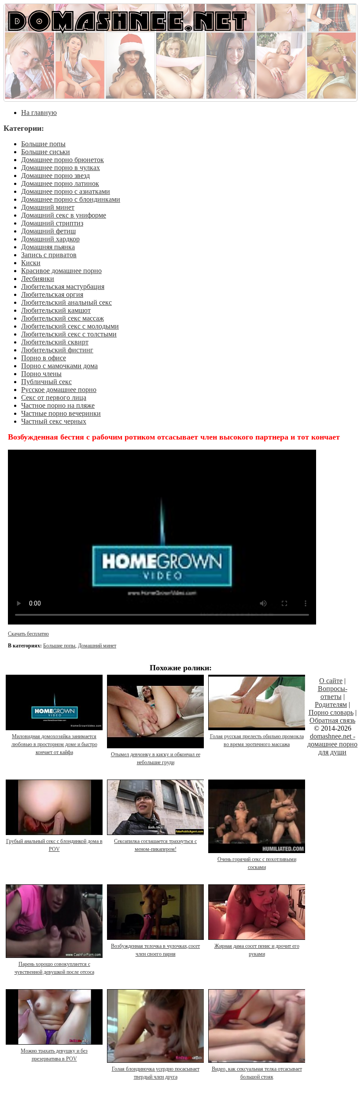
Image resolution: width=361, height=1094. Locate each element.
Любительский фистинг (57, 350)
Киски (31, 262)
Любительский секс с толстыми (69, 334)
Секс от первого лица (53, 397)
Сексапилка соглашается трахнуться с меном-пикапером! (155, 845)
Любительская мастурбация (62, 286)
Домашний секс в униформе (63, 215)
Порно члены (41, 373)
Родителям (331, 704)
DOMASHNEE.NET (127, 20)
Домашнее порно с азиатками (65, 191)
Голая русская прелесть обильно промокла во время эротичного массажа (257, 740)
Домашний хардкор (50, 239)
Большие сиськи (45, 151)
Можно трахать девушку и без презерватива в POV (54, 1055)
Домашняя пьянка (48, 247)
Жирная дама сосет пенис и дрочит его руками (256, 950)
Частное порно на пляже (58, 405)
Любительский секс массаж (62, 318)
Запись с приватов (49, 255)
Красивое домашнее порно (61, 270)
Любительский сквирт (54, 342)
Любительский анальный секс (66, 302)
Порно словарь (331, 712)
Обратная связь (332, 720)
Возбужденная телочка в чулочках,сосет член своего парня (155, 950)
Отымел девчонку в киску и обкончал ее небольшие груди (155, 758)
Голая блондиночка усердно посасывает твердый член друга (155, 1073)
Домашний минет (47, 207)
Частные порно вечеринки (61, 413)
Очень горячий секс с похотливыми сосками (256, 863)
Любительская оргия (52, 294)
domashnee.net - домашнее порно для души (332, 744)
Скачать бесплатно (28, 634)
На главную (39, 112)
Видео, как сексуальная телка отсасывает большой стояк (257, 1073)
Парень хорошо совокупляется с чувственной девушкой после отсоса (54, 968)
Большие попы (43, 144)
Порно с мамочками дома (59, 366)
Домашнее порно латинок (60, 183)
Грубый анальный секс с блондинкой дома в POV (54, 845)
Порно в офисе (43, 358)
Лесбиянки (37, 278)
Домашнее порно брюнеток (62, 159)
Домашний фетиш (48, 231)
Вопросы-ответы (332, 692)
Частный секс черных (53, 421)
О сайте (331, 680)
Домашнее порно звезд (55, 175)
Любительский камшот (56, 310)
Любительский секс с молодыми (70, 326)
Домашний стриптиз (52, 223)
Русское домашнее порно (58, 389)
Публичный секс (46, 381)
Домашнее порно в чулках (60, 167)
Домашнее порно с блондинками (70, 199)
